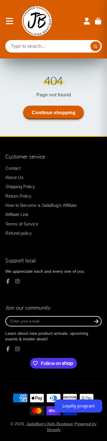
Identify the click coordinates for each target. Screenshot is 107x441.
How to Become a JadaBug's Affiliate (41, 205)
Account (86, 21)
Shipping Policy (20, 186)
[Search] (95, 46)
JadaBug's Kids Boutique (49, 423)
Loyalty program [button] (78, 406)
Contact (13, 168)
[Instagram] (17, 281)
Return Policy (18, 196)
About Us (14, 177)
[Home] (37, 21)
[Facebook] (8, 281)
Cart (98, 21)
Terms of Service (21, 223)
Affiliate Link (17, 214)
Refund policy (18, 233)
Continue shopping (53, 112)
